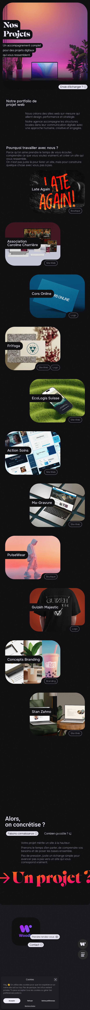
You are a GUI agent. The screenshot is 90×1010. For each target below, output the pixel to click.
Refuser (30, 1001)
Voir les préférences (48, 1001)
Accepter (12, 1001)
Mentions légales (30, 1006)
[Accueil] (83, 944)
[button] (55, 979)
